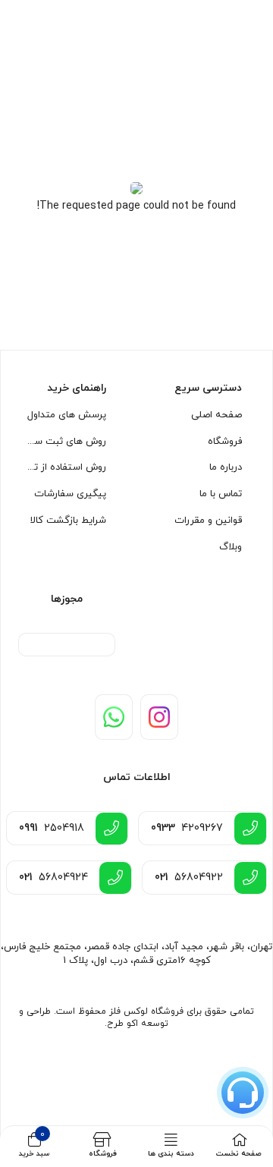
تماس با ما (220, 494)
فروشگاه (225, 441)
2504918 (51, 828)
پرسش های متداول (66, 415)
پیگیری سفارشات (70, 494)
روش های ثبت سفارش (66, 441)
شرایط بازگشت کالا (68, 520)
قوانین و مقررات (208, 520)
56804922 (189, 877)
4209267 (187, 828)
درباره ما (225, 467)
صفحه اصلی (216, 415)
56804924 (53, 877)
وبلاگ (230, 547)
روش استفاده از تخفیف (66, 467)
